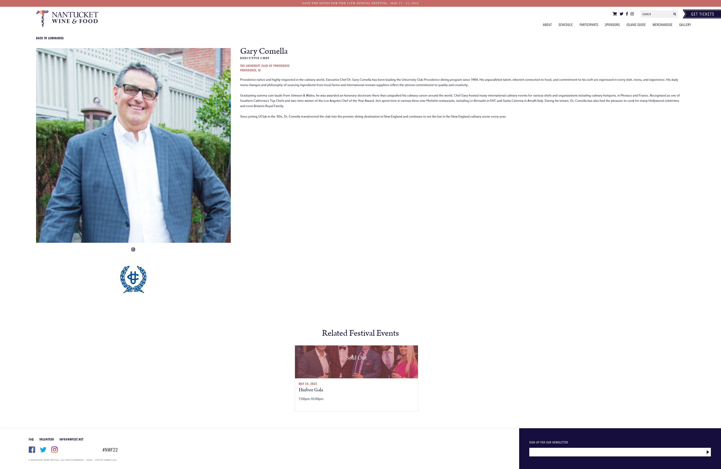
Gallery (685, 24)
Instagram (54, 449)
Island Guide (636, 24)
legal (89, 460)
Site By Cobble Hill (106, 460)
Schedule (566, 24)
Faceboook (31, 449)
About (547, 24)
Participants (105, 19)
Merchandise (663, 24)
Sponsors (612, 24)
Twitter (42, 449)
